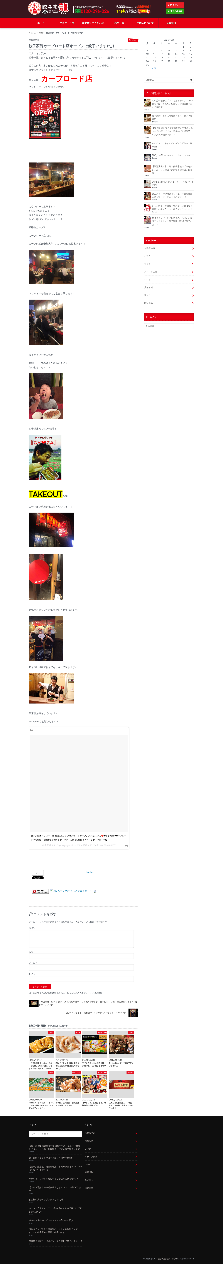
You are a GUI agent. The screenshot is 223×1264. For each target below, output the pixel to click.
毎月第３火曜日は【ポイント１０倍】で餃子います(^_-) (55, 1241)
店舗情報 (148, 287)
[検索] (191, 80)
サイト (32, 974)
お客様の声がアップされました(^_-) (46, 1199)
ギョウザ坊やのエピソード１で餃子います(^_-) (51, 1220)
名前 (31, 951)
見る (37, 873)
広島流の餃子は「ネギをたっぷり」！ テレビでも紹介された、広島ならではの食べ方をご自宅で (172, 103)
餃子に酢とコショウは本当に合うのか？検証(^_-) (172, 117)
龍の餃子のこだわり (93, 22)
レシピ (147, 279)
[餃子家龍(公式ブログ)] (48, 12)
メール (33, 963)
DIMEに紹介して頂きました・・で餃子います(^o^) (173, 183)
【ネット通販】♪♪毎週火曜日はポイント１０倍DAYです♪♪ (55, 1189)
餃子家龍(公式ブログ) (167, 1258)
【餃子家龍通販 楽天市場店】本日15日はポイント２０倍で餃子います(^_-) (55, 1168)
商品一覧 (119, 22)
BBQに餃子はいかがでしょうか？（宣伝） (172, 155)
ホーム (41, 22)
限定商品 (148, 303)
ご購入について (145, 22)
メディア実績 (150, 271)
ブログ (41, 33)
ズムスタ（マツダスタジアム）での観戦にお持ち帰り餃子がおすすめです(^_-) (172, 195)
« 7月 (154, 68)
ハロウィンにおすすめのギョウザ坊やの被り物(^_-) (172, 145)
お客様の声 (149, 248)
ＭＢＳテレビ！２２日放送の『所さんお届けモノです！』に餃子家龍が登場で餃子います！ (172, 221)
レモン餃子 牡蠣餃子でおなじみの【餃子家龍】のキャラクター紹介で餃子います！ (172, 207)
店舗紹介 (171, 22)
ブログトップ (67, 22)
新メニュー (149, 295)
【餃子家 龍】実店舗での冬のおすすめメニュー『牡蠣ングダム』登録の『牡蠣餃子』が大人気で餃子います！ (172, 131)
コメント (33, 928)
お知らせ (148, 256)
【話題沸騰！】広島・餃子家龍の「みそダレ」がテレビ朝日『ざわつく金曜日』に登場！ (172, 169)
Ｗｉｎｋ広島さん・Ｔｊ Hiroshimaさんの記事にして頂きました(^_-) (55, 1210)
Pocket (89, 871)
